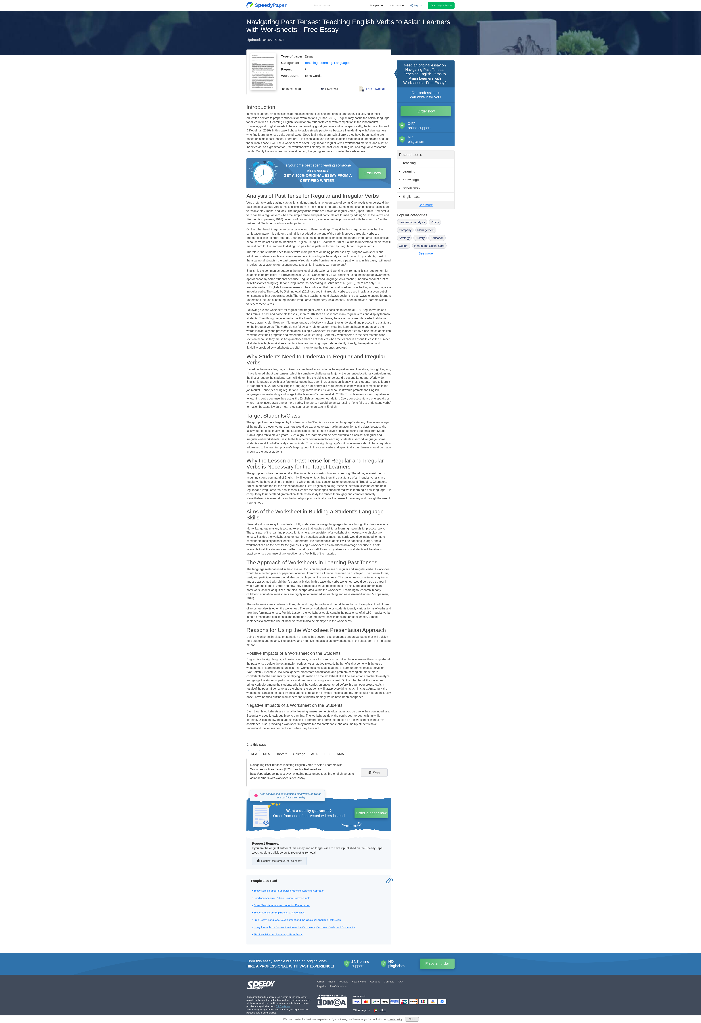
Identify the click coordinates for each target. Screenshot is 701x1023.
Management (425, 230)
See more (426, 205)
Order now (372, 173)
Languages (342, 63)
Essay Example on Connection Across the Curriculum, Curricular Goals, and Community (304, 927)
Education (437, 238)
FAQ (400, 981)
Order (320, 981)
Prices (331, 981)
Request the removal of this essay (281, 860)
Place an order (437, 963)
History (420, 238)
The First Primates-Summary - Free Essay (278, 934)
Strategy (404, 238)
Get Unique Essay (441, 5)
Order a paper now (371, 813)
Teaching (311, 63)
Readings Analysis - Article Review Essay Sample (282, 897)
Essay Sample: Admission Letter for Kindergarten (282, 905)
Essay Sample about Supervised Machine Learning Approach (289, 890)
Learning (325, 63)
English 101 (411, 196)
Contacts (389, 981)
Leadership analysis (412, 222)
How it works (359, 981)
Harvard (281, 754)
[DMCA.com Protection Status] (332, 1003)
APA (254, 754)
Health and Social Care (429, 245)
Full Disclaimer (283, 1006)
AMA (340, 754)
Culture (403, 245)
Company (405, 230)
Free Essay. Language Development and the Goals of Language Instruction (297, 919)
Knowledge (411, 180)
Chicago (299, 754)
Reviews (343, 981)
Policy (435, 222)
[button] (266, 5)
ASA (314, 754)
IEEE (327, 754)
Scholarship (411, 188)
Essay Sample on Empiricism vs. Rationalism (279, 912)
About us (375, 981)
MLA (266, 754)
